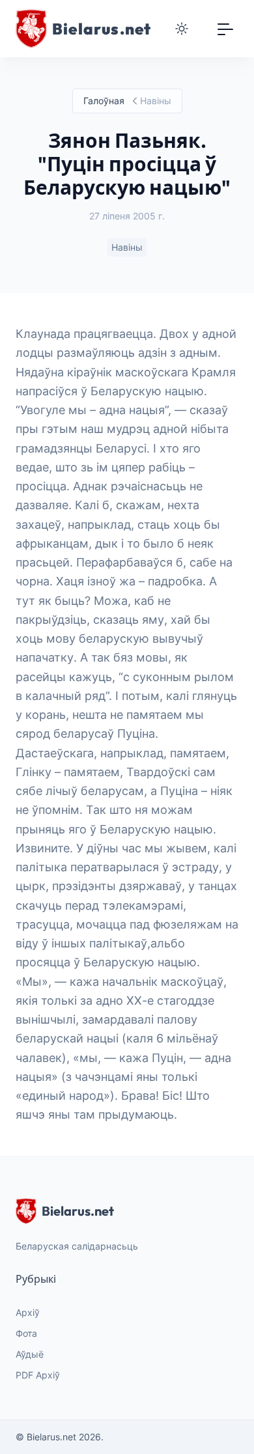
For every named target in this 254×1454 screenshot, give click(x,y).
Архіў (28, 1312)
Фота (26, 1333)
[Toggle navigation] (225, 29)
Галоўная (103, 100)
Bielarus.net (78, 1211)
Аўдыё (30, 1354)
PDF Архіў (38, 1374)
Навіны (127, 247)
